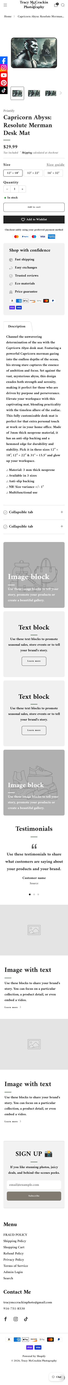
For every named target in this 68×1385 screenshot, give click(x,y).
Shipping (27, 152)
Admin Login (13, 1272)
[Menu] (5, 5)
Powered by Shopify (34, 1356)
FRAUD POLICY (15, 1235)
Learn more (34, 661)
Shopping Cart (13, 1247)
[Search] (63, 5)
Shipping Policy (14, 1241)
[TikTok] (4, 90)
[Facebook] (4, 60)
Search (8, 1278)
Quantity (11, 182)
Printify (9, 111)
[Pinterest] (4, 83)
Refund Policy (13, 1254)
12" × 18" (13, 173)
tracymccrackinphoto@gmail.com (27, 1302)
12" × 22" (33, 173)
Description (16, 326)
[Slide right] (60, 93)
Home (8, 16)
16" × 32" (53, 173)
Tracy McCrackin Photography (34, 5)
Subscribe (34, 1196)
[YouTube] (4, 75)
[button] (30, 894)
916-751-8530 (14, 1309)
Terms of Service (15, 1266)
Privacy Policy (13, 1260)
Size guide (56, 165)
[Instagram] (4, 67)
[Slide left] (8, 93)
